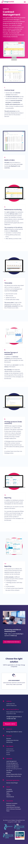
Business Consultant (11, 803)
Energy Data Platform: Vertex (14, 731)
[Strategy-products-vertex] (14, 410)
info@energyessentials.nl (14, 716)
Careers (8, 795)
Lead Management (11, 761)
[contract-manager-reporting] (14, 490)
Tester (8, 811)
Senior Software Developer (13, 809)
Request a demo (10, 724)
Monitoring (9, 742)
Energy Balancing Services (13, 776)
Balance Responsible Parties (14, 774)
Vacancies (9, 801)
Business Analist (10, 805)
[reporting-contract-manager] (14, 555)
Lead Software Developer (13, 807)
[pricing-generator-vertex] (14, 61)
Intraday (8, 772)
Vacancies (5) (10, 796)
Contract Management (12, 765)
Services (9, 736)
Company (9, 789)
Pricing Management (12, 763)
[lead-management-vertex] (14, 201)
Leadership (9, 791)
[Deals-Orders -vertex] (14, 150)
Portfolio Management (12, 767)
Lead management (14, 680)
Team (7, 793)
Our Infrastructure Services (11, 642)
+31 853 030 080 (11, 718)
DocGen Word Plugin (12, 783)
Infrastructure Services (12, 740)
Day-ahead (9, 770)
